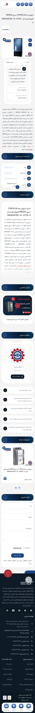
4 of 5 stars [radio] (16, 548)
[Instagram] (25, 610)
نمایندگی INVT (29, 679)
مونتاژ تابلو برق (29, 669)
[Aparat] (7, 610)
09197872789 (16, 650)
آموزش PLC (30, 674)
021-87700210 (22, 90)
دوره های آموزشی (7, 684)
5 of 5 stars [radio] (14, 548)
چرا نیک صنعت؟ (7, 669)
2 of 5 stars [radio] (19, 548)
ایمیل (30, 517)
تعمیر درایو (30, 664)
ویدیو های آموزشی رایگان (26, 684)
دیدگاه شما (28, 529)
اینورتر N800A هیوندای (10, 178)
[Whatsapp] (31, 610)
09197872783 (22, 98)
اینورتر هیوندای (8, 173)
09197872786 (17, 645)
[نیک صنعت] (6, 4)
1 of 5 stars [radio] (21, 548)
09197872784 (15, 654)
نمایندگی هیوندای (9, 167)
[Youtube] (13, 610)
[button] (19, 488)
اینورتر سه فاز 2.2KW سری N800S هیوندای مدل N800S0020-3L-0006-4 (17, 470)
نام (30, 506)
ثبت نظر (16, 555)
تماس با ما (9, 664)
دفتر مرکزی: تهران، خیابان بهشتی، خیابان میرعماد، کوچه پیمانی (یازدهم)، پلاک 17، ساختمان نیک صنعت (17, 624)
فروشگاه (9, 679)
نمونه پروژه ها (29, 689)
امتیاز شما (27, 548)
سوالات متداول (7, 674)
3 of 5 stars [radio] (17, 548)
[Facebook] (19, 610)
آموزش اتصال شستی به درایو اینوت (18, 319)
